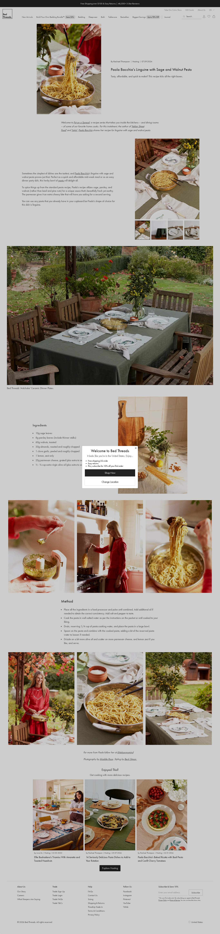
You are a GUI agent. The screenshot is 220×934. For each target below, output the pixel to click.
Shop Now (110, 472)
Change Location (110, 482)
